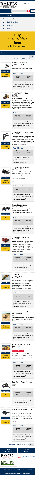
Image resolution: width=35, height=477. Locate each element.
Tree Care (10, 25)
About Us (24, 469)
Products (10, 469)
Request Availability (5, 75)
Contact (30, 469)
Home (2, 57)
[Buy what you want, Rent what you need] (17, 40)
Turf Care (10, 28)
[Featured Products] (18, 351)
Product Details (5, 71)
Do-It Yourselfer (12, 22)
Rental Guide (17, 469)
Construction (11, 19)
